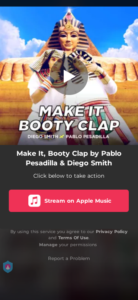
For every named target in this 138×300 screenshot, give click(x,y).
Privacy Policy (112, 231)
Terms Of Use (73, 237)
